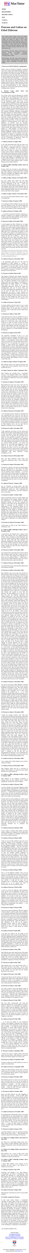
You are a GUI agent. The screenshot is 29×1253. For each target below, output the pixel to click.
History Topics (7, 14)
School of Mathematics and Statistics (14, 1237)
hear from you (19, 1251)
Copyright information (14, 1234)
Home (4, 9)
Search (4, 22)
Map (3, 17)
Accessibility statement (14, 1235)
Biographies (6, 12)
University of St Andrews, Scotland (14, 1238)
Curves (4, 20)
